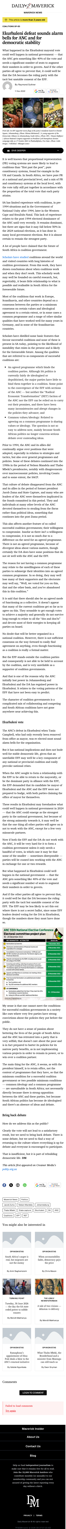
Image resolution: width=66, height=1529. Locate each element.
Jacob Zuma (9, 1205)
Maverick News (10, 1199)
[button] (39, 91)
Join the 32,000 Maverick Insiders (30, 1472)
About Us (33, 1437)
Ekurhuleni (39, 1210)
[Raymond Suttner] (7, 86)
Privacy (28, 1515)
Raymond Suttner (27, 84)
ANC (56, 1210)
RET (25, 1215)
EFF (18, 1215)
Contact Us (33, 1446)
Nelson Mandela (26, 1205)
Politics (24, 1199)
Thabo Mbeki (9, 1210)
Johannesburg (43, 1205)
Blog (33, 1455)
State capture (25, 1210)
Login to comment (33, 1392)
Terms (39, 1515)
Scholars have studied (15, 257)
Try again (11, 1411)
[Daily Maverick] (33, 5)
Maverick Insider (33, 1428)
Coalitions (8, 1215)
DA (49, 1210)
